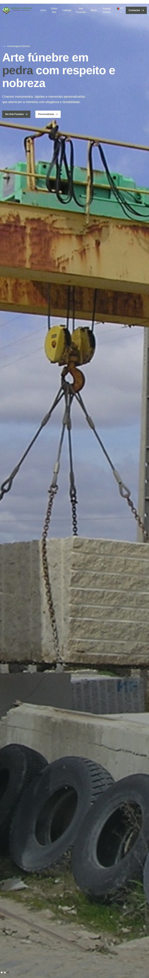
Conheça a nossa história (19, 101)
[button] (1, 972)
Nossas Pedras (107, 10)
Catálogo (66, 10)
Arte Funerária (81, 10)
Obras (94, 10)
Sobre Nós (54, 10)
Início (43, 10)
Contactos (134, 10)
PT (121, 8)
